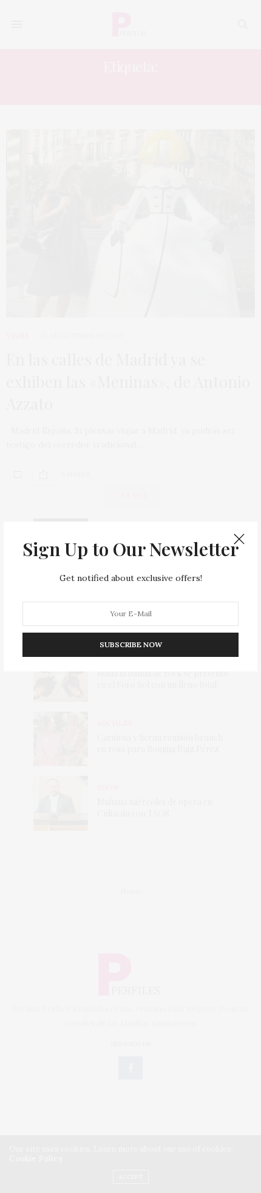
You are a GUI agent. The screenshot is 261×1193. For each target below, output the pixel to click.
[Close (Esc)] (239, 540)
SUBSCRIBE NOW (131, 643)
